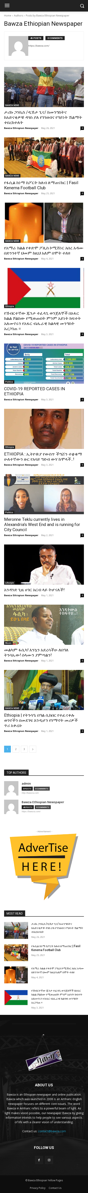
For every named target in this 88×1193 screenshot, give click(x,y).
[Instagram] (49, 1160)
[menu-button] (6, 6)
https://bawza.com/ (38, 45)
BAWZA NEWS (12, 105)
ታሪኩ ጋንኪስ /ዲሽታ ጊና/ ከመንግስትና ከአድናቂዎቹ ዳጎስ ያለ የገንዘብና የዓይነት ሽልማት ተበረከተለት (43, 117)
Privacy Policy (37, 1188)
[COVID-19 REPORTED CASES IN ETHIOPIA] (44, 364)
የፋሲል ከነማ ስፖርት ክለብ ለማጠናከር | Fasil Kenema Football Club (41, 185)
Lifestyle (9, 582)
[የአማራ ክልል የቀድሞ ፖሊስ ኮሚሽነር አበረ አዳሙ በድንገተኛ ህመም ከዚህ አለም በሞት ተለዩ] (44, 223)
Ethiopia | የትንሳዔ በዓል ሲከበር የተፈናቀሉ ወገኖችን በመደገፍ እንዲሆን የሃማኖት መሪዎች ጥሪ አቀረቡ (41, 720)
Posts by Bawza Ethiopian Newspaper (47, 15)
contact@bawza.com (52, 1131)
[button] (82, 6)
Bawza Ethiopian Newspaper (21, 128)
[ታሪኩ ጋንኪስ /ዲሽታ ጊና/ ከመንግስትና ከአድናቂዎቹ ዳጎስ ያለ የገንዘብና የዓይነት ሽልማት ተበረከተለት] (44, 87)
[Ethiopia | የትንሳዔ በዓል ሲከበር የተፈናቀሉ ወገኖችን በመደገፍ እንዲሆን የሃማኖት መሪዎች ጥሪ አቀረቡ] (44, 690)
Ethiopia (9, 306)
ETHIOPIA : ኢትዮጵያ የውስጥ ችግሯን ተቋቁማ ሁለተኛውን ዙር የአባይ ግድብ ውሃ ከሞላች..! (43, 457)
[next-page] (32, 749)
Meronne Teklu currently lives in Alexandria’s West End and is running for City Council (42, 524)
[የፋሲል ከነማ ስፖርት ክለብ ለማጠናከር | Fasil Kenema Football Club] (44, 157)
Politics (9, 381)
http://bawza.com (30, 793)
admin (26, 783)
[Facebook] (39, 1160)
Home (7, 15)
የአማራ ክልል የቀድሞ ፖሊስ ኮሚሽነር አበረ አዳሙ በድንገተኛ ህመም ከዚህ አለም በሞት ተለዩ (43, 250)
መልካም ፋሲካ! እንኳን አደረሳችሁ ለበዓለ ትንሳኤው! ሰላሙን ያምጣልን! (36, 652)
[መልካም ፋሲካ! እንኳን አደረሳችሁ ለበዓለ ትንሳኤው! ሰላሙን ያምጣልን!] (44, 625)
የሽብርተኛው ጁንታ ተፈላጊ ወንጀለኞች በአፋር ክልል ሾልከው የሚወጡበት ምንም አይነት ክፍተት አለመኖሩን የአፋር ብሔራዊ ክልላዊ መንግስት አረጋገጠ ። (42, 321)
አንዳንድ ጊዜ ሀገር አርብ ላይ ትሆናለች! (34, 589)
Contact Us (55, 1188)
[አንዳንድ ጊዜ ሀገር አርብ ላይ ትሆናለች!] (44, 565)
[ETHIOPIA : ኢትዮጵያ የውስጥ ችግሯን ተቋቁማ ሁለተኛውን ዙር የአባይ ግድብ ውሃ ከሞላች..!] (44, 429)
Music (8, 642)
